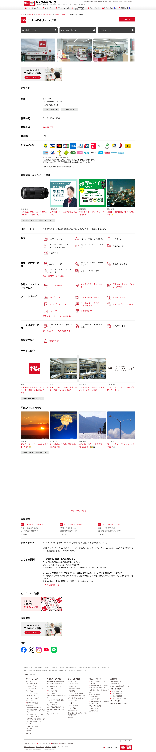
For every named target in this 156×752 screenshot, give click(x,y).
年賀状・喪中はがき (32, 703)
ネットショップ (72, 681)
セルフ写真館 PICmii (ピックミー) (56, 707)
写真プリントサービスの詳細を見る (57, 316)
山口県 (57, 14)
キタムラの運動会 (94, 694)
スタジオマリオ (52, 691)
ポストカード (29, 700)
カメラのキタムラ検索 (44, 14)
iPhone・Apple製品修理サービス (56, 681)
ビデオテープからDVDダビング (36, 707)
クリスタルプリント (33, 684)
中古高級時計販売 (74, 688)
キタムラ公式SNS (52, 705)
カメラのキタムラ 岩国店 (111, 524)
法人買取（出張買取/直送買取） (78, 695)
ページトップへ (127, 740)
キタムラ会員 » (115, 689)
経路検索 (127, 19)
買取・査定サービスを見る (54, 276)
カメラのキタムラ (115, 681)
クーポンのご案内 (52, 702)
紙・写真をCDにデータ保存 (35, 714)
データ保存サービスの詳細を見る (56, 331)
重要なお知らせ (72, 710)
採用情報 (95, 1)
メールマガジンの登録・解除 (55, 700)
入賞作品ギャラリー (95, 711)
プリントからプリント (33, 716)
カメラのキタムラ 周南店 (34, 524)
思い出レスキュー (31, 705)
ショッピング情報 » (74, 679)
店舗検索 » (114, 679)
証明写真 (28, 731)
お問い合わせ (103, 1)
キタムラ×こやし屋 (52, 714)
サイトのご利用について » (119, 703)
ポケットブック (31, 695)
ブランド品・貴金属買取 (76, 693)
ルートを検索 (69, 109)
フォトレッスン (93, 696)
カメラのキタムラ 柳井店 (73, 524)
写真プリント (29, 681)
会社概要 (88, 1)
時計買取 (72, 691)
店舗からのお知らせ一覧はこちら (35, 453)
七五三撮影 (51, 693)
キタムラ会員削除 (117, 696)
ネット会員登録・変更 (115, 1)
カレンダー (29, 724)
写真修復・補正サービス (34, 721)
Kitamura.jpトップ (31, 674)
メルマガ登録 (128, 1)
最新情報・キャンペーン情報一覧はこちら (38, 220)
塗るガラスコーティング (54, 686)
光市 (63, 14)
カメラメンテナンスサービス (55, 684)
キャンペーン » (73, 703)
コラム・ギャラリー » (96, 679)
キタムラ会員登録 (117, 691)
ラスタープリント (32, 686)
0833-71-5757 (48, 127)
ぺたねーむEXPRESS (32, 726)
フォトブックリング (33, 698)
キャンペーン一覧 (73, 705)
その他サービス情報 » (54, 679)
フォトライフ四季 (94, 699)
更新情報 (70, 717)
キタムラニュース (73, 700)
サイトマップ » (115, 701)
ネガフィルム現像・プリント (35, 688)
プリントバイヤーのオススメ (76, 698)
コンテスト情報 (93, 708)
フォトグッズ (29, 728)
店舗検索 (30, 14)
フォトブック (29, 691)
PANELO (28, 733)
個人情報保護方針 (30, 743)
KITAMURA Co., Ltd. (35, 749)
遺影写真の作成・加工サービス (36, 719)
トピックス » (72, 708)
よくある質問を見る (51, 585)
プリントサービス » (32, 679)
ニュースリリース (44, 743)
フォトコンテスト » (96, 706)
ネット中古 (72, 686)
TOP (22, 14)
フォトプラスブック (33, 693)
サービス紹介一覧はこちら (32, 398)
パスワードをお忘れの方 (119, 698)
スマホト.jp (50, 688)
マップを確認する (51, 109)
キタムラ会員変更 (117, 693)
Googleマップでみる (78, 511)
